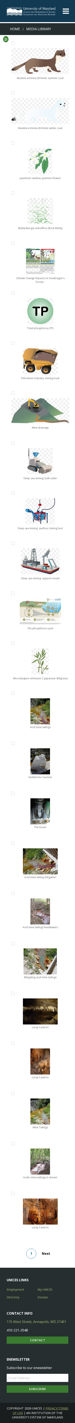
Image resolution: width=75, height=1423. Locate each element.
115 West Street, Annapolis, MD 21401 (36, 1321)
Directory (13, 1297)
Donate (43, 1297)
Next (46, 1253)
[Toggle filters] (6, 39)
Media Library (38, 29)
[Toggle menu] (66, 11)
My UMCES (45, 1289)
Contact (37, 1340)
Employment (15, 1289)
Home (15, 29)
